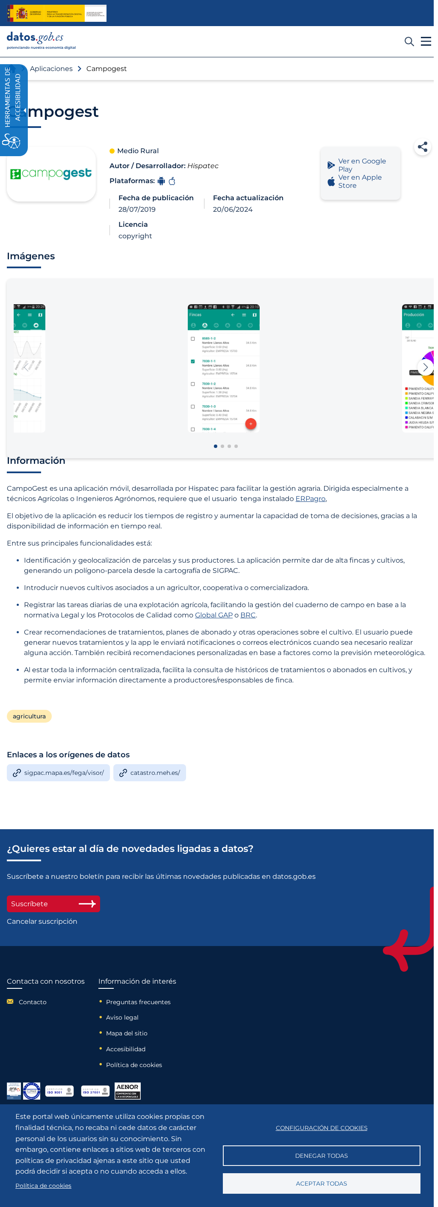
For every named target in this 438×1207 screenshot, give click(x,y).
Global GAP (214, 615)
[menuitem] (46, 1001)
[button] (422, 146)
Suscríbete (29, 904)
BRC (248, 615)
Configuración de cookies (321, 1127)
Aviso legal (122, 1017)
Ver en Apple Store (360, 181)
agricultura (29, 716)
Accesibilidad (125, 1049)
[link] (41, 47)
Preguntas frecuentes (138, 1002)
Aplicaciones (51, 69)
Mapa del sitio (127, 1033)
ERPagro (311, 499)
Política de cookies (134, 1065)
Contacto (33, 1002)
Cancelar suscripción (42, 921)
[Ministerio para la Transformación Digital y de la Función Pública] (57, 13)
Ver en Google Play (362, 165)
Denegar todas (321, 1155)
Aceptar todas (321, 1183)
